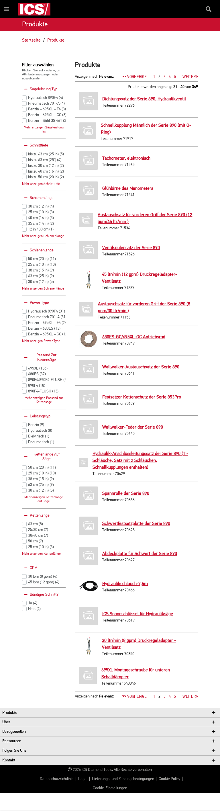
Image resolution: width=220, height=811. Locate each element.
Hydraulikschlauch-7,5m (125, 584)
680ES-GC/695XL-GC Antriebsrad (133, 337)
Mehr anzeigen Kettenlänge (41, 554)
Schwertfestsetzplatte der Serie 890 (136, 523)
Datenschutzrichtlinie (57, 779)
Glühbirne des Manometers (127, 188)
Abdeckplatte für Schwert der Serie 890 (139, 554)
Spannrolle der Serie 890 (125, 493)
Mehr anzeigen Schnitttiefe (41, 184)
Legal (82, 779)
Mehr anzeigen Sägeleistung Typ (44, 129)
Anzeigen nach (86, 77)
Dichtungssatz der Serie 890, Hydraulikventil (144, 99)
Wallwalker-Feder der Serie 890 (132, 427)
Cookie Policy (169, 779)
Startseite (31, 40)
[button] (136, 77)
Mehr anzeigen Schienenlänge (43, 236)
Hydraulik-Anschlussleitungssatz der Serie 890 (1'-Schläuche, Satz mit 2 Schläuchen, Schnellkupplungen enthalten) (140, 461)
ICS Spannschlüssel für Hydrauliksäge (137, 614)
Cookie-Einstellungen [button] (110, 788)
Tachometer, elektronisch (126, 158)
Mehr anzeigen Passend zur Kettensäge (44, 400)
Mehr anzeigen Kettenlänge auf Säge (43, 499)
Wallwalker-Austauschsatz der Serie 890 (140, 367)
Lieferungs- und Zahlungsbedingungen (123, 779)
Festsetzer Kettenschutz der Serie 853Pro (141, 397)
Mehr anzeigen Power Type (41, 341)
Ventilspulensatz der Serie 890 (131, 248)
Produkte (55, 40)
